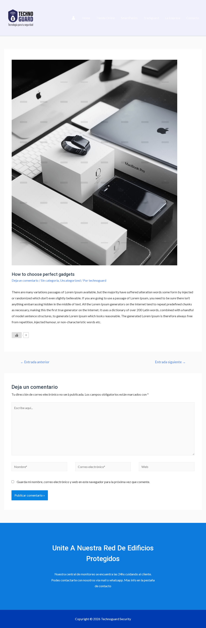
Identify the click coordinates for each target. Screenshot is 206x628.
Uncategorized (70, 280)
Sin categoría (50, 280)
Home (86, 18)
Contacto (192, 18)
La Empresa (172, 18)
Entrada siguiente (170, 362)
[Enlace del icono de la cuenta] (73, 18)
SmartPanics (129, 18)
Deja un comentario (25, 280)
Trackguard (151, 18)
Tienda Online (105, 18)
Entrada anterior (34, 362)
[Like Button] (17, 335)
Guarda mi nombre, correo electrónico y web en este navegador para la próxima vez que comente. (83, 482)
